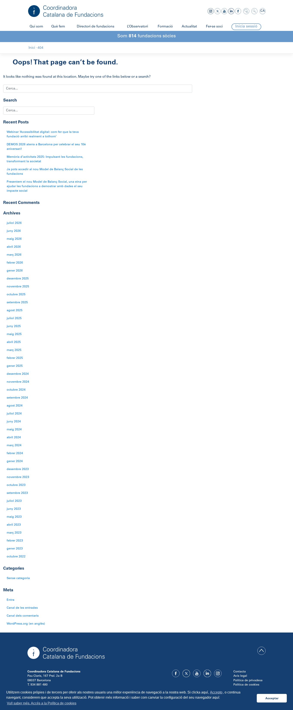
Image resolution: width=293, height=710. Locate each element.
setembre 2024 (17, 397)
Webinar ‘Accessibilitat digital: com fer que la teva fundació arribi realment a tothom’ (43, 134)
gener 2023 (15, 548)
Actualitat (189, 26)
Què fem (58, 26)
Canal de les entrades (22, 608)
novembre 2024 (18, 382)
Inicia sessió (246, 27)
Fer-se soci (214, 26)
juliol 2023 (14, 501)
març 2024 (14, 445)
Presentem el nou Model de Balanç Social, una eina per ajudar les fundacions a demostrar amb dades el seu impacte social (47, 187)
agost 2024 (15, 405)
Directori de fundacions (95, 26)
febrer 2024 (15, 453)
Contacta (239, 671)
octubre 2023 (16, 485)
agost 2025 (15, 310)
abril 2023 (14, 524)
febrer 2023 (15, 540)
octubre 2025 (16, 294)
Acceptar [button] (271, 698)
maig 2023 (14, 517)
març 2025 (14, 350)
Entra (10, 600)
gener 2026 (15, 270)
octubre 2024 (16, 389)
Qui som (36, 26)
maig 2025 (14, 334)
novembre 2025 (18, 286)
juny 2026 (14, 231)
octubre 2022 (16, 556)
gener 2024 (15, 461)
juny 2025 (14, 326)
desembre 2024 (18, 374)
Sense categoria (18, 578)
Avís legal (240, 676)
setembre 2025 (17, 302)
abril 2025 (14, 342)
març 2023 (14, 532)
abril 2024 (14, 437)
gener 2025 (15, 366)
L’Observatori (137, 26)
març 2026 (14, 254)
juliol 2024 (14, 413)
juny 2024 (14, 421)
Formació (165, 26)
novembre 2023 (18, 477)
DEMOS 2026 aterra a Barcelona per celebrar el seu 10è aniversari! (46, 147)
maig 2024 (14, 429)
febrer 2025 (15, 358)
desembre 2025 (18, 278)
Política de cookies (246, 684)
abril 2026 (14, 247)
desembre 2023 (18, 469)
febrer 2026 (15, 262)
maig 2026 (14, 239)
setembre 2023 (17, 493)
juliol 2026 (14, 223)
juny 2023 (14, 509)
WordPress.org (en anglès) (26, 623)
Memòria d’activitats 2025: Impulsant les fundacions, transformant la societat (45, 159)
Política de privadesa (248, 680)
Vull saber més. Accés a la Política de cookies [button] (41, 703)
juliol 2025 (14, 318)
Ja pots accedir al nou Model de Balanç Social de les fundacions (45, 172)
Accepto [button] (216, 692)
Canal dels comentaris (23, 615)
